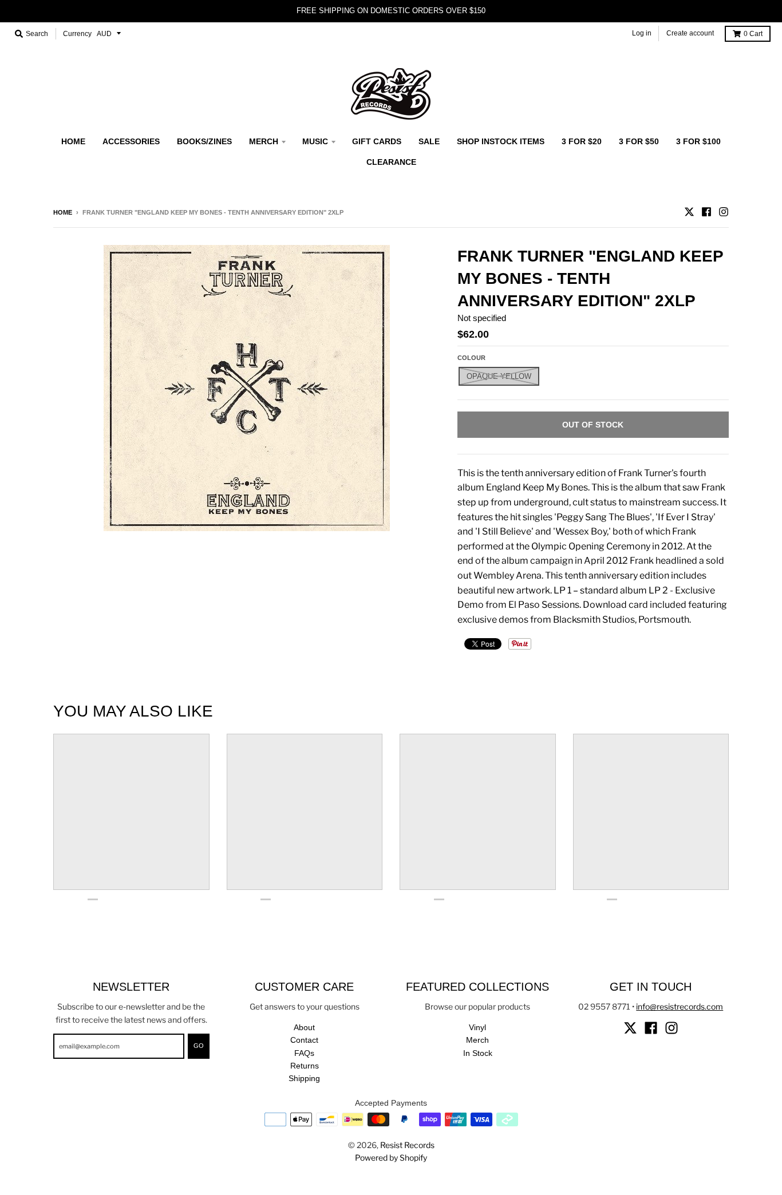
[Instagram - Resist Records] (723, 212)
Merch (477, 1039)
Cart (753, 34)
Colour (471, 357)
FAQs (304, 1053)
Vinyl (477, 1027)
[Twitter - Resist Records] (689, 212)
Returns (304, 1065)
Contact (304, 1039)
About (304, 1027)
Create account (690, 33)
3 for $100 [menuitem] (698, 141)
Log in (641, 33)
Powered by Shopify (391, 1157)
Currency (77, 34)
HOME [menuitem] (73, 141)
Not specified (481, 318)
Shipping (304, 1078)
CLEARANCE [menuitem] (391, 162)
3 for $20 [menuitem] (582, 141)
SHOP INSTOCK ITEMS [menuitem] (500, 141)
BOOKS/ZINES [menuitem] (204, 141)
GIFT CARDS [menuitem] (376, 141)
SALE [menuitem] (429, 141)
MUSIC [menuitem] (315, 141)
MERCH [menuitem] (263, 141)
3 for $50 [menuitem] (639, 141)
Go (198, 1045)
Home (62, 212)
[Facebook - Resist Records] (706, 212)
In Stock (477, 1053)
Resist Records (407, 1145)
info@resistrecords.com (679, 1006)
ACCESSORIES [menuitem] (131, 141)
